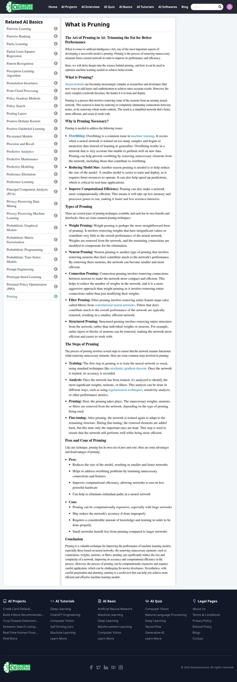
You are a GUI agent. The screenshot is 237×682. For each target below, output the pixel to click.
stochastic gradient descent (128, 368)
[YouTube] (113, 667)
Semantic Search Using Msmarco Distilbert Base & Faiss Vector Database (21, 627)
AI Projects (69, 7)
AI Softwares (167, 7)
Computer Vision (62, 621)
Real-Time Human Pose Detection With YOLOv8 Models (19, 633)
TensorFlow (153, 627)
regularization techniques (125, 389)
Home (53, 7)
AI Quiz (109, 7)
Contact (198, 638)
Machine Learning (63, 633)
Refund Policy (202, 627)
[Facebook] (91, 667)
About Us (199, 609)
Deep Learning (60, 609)
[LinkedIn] (106, 667)
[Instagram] (120, 667)
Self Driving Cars (62, 627)
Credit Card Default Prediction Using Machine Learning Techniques (21, 609)
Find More (10, 638)
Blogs (196, 633)
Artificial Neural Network (115, 609)
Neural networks (74, 84)
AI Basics (125, 7)
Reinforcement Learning (115, 627)
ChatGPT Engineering (65, 615)
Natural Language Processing (166, 615)
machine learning (142, 136)
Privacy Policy (202, 621)
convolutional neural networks (115, 305)
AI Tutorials (145, 7)
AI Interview (90, 7)
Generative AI (154, 633)
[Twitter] (98, 667)
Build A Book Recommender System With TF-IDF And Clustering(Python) (22, 615)
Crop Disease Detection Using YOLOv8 (19, 621)
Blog (184, 7)
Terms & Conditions (206, 615)
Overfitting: (77, 135)
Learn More (58, 638)
